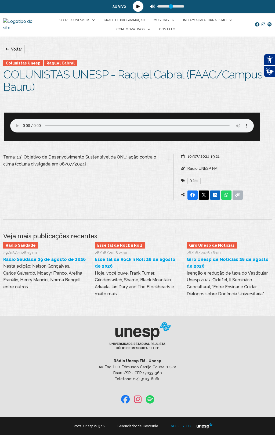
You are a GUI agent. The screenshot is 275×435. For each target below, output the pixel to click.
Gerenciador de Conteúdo (137, 426)
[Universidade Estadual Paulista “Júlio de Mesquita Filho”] (205, 426)
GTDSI (186, 426)
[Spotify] (269, 24)
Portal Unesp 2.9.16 (89, 426)
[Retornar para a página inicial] (137, 338)
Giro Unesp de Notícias (212, 245)
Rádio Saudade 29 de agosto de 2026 (44, 259)
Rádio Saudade (21, 245)
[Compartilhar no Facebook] (192, 195)
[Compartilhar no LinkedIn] (215, 195)
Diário (194, 181)
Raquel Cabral (60, 63)
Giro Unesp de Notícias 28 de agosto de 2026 (228, 263)
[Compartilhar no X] (204, 195)
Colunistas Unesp (23, 63)
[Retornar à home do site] (19, 24)
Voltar (16, 49)
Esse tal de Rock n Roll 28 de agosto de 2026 (135, 263)
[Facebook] (257, 24)
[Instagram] (263, 24)
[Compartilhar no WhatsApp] (226, 195)
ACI (173, 426)
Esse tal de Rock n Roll (119, 245)
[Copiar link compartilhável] (238, 195)
